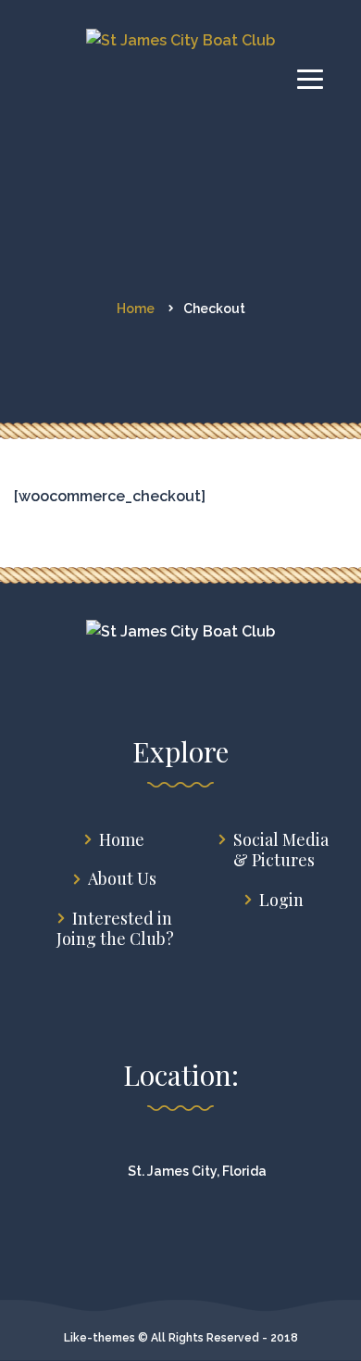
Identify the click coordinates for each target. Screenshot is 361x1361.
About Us (122, 878)
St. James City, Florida (197, 1171)
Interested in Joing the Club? (115, 929)
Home (121, 840)
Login (281, 900)
